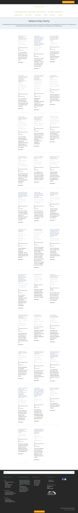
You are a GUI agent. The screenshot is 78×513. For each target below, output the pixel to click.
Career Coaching (51, 11)
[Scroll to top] (3, 510)
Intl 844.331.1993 (51, 481)
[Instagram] (65, 479)
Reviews (45, 15)
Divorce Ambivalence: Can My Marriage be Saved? (22, 237)
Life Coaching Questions (23, 487)
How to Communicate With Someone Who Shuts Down (22, 87)
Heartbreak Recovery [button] (58, 11)
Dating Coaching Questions (23, 490)
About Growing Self (37, 480)
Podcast (25, 38)
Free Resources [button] (38, 15)
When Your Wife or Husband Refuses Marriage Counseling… (38, 236)
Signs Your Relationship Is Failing (54, 393)
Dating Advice (20, 429)
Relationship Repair (22, 39)
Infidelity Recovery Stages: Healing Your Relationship (38, 321)
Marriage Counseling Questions (24, 482)
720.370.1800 (50, 480)
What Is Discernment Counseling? (38, 162)
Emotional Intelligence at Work (10, 501)
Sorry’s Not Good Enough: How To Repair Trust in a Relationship (22, 125)
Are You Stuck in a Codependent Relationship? (23, 285)
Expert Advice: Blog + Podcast (24, 480)
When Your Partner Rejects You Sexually (38, 123)
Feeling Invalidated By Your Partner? (22, 400)
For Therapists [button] (52, 15)
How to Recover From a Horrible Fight (55, 199)
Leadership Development (9, 500)
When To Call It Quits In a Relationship (22, 42)
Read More (21, 62)
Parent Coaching (7, 487)
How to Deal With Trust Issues (38, 48)
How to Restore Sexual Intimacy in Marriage (39, 201)
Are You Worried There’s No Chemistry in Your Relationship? (39, 359)
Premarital (52, 156)
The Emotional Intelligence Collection (38, 195)
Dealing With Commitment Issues (22, 201)
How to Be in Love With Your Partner (22, 357)
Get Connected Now (39, 511)
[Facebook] (63, 479)
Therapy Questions (22, 486)
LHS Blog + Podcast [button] (18, 15)
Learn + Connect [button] (28, 15)
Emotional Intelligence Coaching (10, 493)
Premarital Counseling (31, 11)
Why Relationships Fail (38, 399)
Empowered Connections (39, 44)
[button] (61, 15)
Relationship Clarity (22, 36)
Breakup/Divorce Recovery (9, 494)
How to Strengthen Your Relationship (54, 162)
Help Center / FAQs (37, 481)
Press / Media (36, 485)
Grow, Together (21, 192)
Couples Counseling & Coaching (20, 11)
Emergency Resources (23, 491)
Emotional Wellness (54, 38)
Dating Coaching (7, 485)
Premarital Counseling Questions (24, 481)
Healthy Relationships (38, 39)
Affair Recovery (37, 45)
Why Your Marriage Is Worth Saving (54, 320)
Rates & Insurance (37, 482)
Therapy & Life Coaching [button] (40, 11)
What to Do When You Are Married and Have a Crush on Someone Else (55, 83)
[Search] (72, 472)
